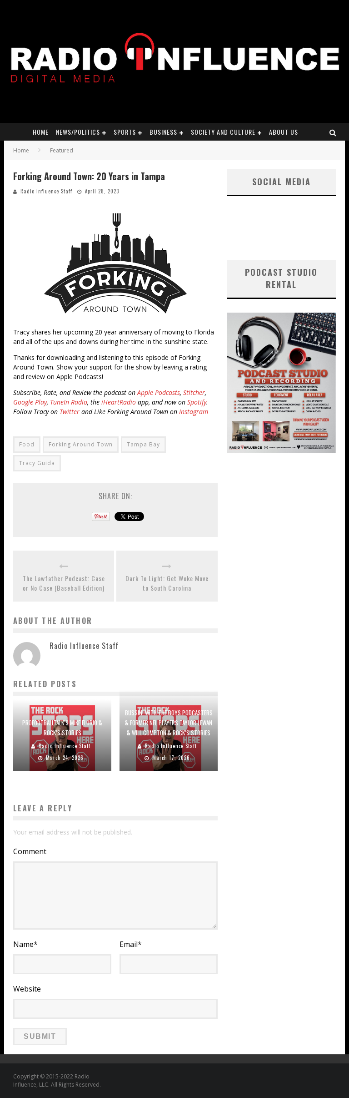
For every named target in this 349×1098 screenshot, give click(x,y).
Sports (125, 132)
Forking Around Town (81, 444)
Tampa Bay (143, 444)
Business (163, 132)
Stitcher (194, 392)
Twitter (70, 411)
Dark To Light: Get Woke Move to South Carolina (167, 582)
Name (25, 944)
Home (41, 132)
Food (27, 444)
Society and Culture (223, 132)
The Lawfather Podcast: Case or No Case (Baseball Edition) (64, 582)
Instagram (193, 411)
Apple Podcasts (158, 392)
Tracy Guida (37, 463)
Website (27, 989)
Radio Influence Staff (46, 191)
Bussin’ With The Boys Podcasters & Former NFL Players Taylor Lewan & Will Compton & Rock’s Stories (169, 722)
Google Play (30, 402)
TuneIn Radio (68, 402)
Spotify (196, 402)
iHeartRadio (118, 402)
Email (131, 944)
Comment (29, 851)
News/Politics (78, 132)
